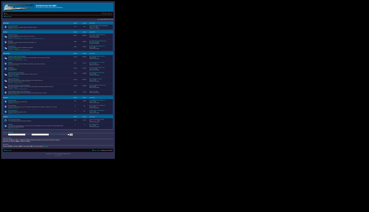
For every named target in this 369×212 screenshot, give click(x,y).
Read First (6, 23)
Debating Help (18, 60)
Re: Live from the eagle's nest (97, 67)
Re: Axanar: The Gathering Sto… (97, 34)
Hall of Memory (12, 110)
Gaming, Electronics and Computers (19, 85)
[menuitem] (5, 14)
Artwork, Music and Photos (16, 72)
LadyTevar (93, 27)
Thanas (15, 87)
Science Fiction (12, 35)
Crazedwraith (94, 35)
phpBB (52, 153)
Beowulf (16, 75)
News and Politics (13, 79)
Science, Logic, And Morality (16, 56)
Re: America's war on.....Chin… (97, 62)
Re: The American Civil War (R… (97, 105)
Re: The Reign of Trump (95, 78)
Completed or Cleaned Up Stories (22, 49)
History (10, 62)
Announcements (13, 26)
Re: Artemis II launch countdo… (97, 56)
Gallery (5, 97)
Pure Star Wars (18, 38)
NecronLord (17, 37)
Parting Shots (12, 100)
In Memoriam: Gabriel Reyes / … (97, 110)
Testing (10, 124)
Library (25, 60)
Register (10, 132)
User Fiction (11, 46)
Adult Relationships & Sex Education (19, 91)
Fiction (5, 32)
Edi (14, 70)
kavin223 (93, 63)
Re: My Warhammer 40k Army (96, 72)
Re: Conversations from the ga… (97, 85)
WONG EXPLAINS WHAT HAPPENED (98, 25)
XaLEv (92, 47)
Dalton (92, 101)
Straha (92, 106)
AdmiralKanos (94, 120)
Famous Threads (19, 82)
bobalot (92, 57)
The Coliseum (12, 105)
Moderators (16, 28)
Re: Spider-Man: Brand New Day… (98, 41)
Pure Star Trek (27, 38)
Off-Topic (11, 67)
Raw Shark (93, 91)
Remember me (64, 134)
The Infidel (93, 68)
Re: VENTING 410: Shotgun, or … (97, 100)
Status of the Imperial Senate (96, 119)
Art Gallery (17, 76)
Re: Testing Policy (94, 124)
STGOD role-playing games (21, 88)
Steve (15, 43)
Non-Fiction (6, 53)
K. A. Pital (16, 65)
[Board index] (19, 7)
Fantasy (10, 41)
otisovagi (45, 146)
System (5, 116)
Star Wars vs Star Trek (38, 38)
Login (4, 132)
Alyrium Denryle (18, 58)
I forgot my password (55, 134)
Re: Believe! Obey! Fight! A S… (97, 46)
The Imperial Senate (14, 119)
